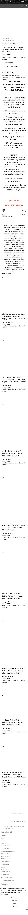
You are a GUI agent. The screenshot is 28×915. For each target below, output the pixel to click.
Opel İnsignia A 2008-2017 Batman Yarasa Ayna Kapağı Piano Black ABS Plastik (12, 453)
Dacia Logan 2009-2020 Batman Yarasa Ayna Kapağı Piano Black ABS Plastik (14, 527)
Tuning (3, 867)
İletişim (3, 838)
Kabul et (12, 894)
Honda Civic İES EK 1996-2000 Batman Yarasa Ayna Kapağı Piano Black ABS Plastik (13, 671)
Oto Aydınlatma (5, 870)
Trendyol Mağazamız (6, 877)
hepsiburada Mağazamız (7, 880)
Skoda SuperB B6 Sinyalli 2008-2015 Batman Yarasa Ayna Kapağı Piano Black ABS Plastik (14, 316)
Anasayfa (3, 843)
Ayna (10, 38)
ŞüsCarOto (23, 215)
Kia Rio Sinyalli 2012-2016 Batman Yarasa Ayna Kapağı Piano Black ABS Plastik (12, 596)
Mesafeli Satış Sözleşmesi (8, 851)
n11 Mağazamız (5, 874)
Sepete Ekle (14, 66)
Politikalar (3, 840)
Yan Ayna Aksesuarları (8, 40)
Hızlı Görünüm (4, 338)
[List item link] (14, 820)
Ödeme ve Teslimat (6, 854)
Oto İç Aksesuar (5, 864)
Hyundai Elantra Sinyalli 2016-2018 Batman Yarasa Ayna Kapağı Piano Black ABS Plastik (14, 774)
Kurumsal (3, 835)
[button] (4, 334)
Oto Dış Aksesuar (5, 861)
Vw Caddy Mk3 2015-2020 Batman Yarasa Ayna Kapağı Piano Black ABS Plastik (12, 722)
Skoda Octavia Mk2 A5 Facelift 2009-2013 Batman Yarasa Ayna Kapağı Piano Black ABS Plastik (14, 379)
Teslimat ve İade (5, 856)
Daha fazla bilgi (4, 894)
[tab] (6, 77)
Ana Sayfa (5, 38)
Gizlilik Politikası (5, 848)
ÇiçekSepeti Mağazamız (7, 883)
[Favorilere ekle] (4, 331)
